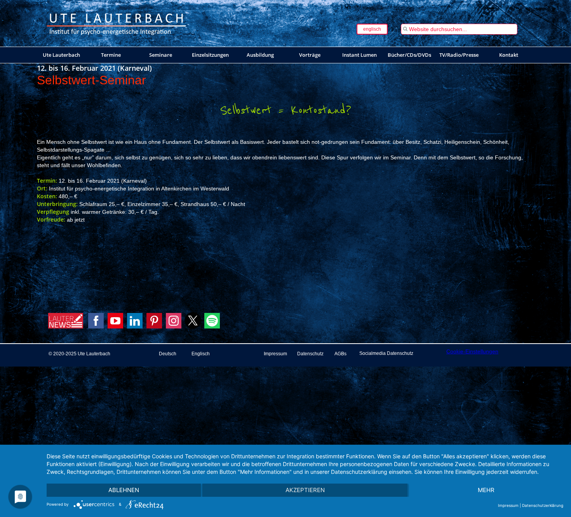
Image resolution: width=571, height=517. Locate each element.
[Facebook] (96, 320)
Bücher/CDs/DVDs (409, 54)
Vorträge (309, 54)
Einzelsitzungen (210, 54)
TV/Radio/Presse (459, 54)
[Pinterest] (154, 320)
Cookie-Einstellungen (472, 351)
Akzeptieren (305, 490)
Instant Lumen (359, 54)
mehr (486, 490)
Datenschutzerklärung (542, 505)
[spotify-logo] (212, 326)
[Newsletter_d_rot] (65, 326)
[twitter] (193, 327)
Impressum (508, 505)
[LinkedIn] (135, 320)
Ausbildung (260, 54)
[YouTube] (115, 320)
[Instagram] (173, 320)
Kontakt (508, 54)
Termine (111, 54)
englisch (372, 29)
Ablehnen (123, 490)
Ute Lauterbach (61, 54)
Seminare (160, 54)
